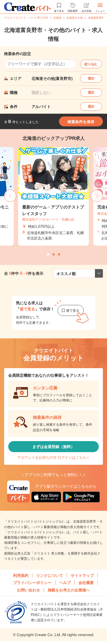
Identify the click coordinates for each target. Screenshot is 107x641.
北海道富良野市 (97, 17)
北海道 (57, 17)
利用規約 (21, 575)
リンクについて (49, 575)
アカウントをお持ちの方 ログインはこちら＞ (53, 457)
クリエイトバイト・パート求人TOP (26, 17)
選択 (91, 78)
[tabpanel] (53, 196)
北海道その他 (74, 17)
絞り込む (91, 64)
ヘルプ (65, 582)
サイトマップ (82, 575)
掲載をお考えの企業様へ (69, 590)
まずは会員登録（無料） (53, 446)
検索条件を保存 (80, 121)
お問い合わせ (28, 590)
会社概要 (86, 582)
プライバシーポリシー (32, 582)
